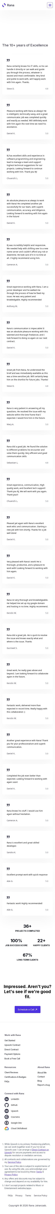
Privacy (19, 1195)
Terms (39, 1172)
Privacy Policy (11, 1174)
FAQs (10, 1195)
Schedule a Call (26, 1009)
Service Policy (14, 1162)
